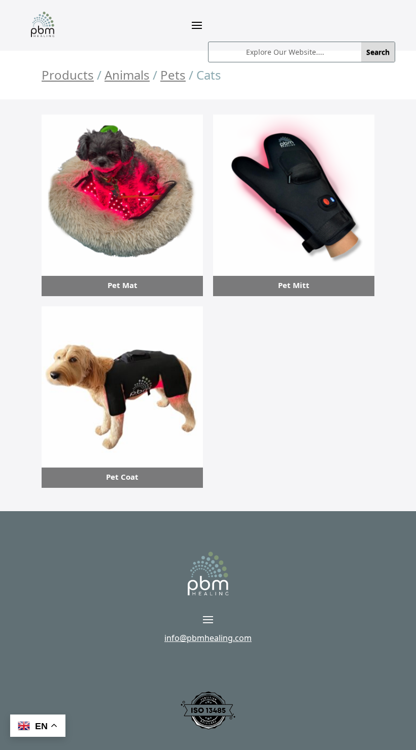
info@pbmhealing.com (208, 638)
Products (68, 74)
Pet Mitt (293, 285)
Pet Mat (122, 285)
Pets (173, 74)
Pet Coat (122, 477)
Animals (127, 74)
